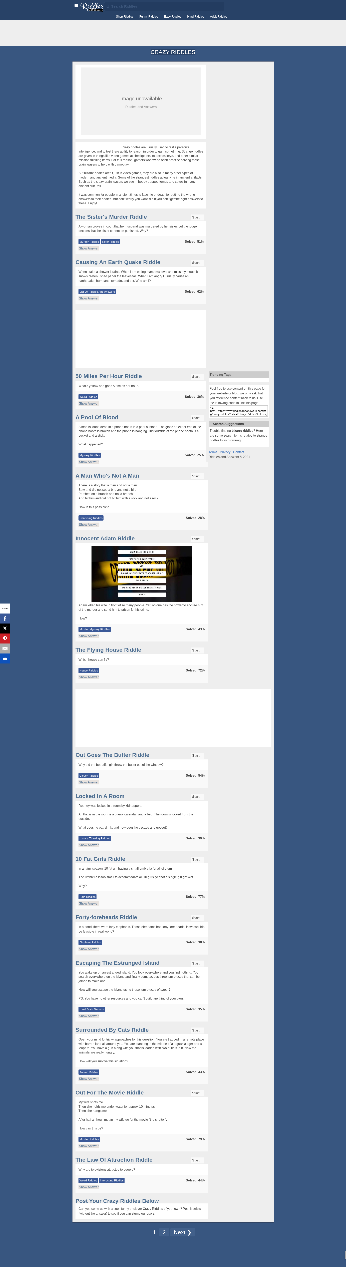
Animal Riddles (88, 1072)
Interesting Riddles (112, 1180)
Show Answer (89, 248)
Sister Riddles (110, 241)
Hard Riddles (195, 16)
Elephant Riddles (90, 942)
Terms (213, 452)
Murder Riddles (89, 241)
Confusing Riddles (91, 518)
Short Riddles (125, 16)
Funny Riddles (148, 16)
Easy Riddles (172, 16)
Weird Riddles (88, 396)
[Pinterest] (5, 638)
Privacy (225, 452)
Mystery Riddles (89, 455)
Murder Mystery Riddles (94, 629)
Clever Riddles (88, 775)
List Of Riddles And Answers (97, 291)
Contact (238, 452)
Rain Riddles (87, 896)
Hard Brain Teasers (91, 1009)
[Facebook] (5, 619)
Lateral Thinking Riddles (94, 838)
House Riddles (88, 670)
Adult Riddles (218, 16)
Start (196, 217)
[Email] (5, 648)
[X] (5, 629)
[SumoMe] (5, 658)
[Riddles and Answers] (92, 10)
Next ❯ (182, 1232)
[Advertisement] (173, 33)
